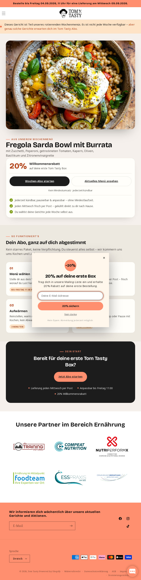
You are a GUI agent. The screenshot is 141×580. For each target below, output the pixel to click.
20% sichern (70, 306)
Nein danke (70, 314)
